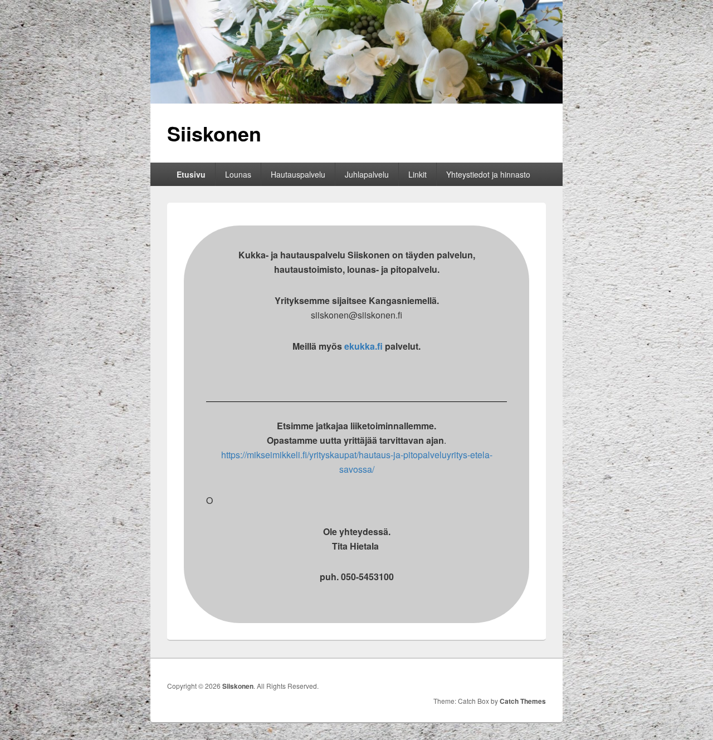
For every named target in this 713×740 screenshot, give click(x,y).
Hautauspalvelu (298, 174)
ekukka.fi (363, 346)
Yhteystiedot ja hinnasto (488, 174)
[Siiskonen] (356, 100)
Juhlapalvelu (367, 174)
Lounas (238, 174)
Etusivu (191, 174)
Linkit (417, 174)
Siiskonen (214, 133)
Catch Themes (523, 701)
